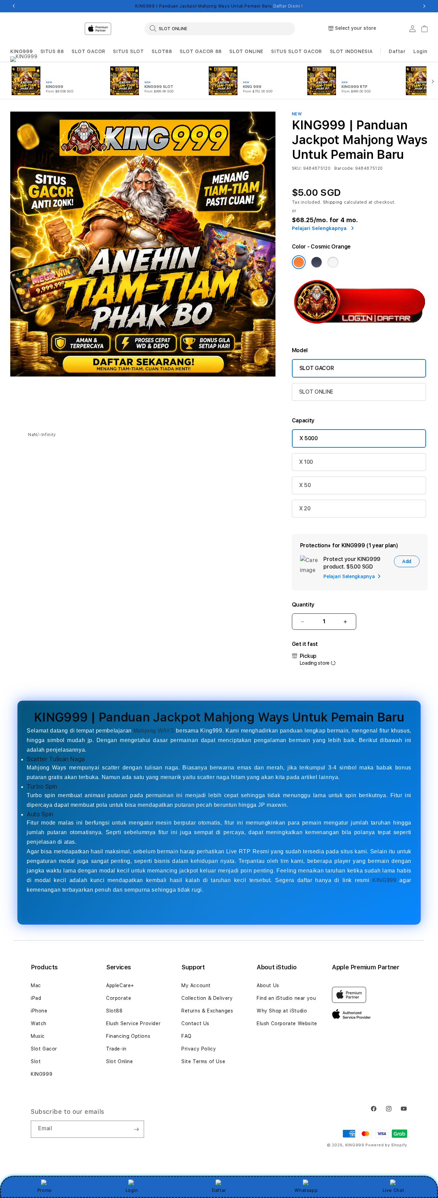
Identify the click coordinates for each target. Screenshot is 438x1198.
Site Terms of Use (203, 1061)
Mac (36, 985)
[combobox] (219, 28)
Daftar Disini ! (288, 6)
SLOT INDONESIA (351, 51)
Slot (36, 1061)
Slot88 (114, 1011)
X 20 (305, 508)
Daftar (219, 1190)
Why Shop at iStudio (282, 1011)
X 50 (305, 485)
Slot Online (119, 1061)
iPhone (39, 1011)
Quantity (303, 604)
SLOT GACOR (88, 51)
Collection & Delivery (207, 998)
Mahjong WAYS (154, 731)
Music (38, 1036)
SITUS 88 (52, 51)
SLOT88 (162, 51)
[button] (21, 51)
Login (132, 1190)
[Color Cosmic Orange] (299, 262)
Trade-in (116, 1049)
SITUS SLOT (128, 51)
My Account (196, 985)
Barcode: (344, 168)
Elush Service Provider (133, 1023)
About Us (268, 985)
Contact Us (195, 1023)
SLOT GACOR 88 (201, 51)
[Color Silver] (332, 262)
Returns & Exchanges (207, 1011)
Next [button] (424, 6)
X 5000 (308, 438)
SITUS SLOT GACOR (296, 51)
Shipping (333, 202)
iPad (36, 998)
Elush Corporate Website (287, 1023)
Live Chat (393, 1190)
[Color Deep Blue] (316, 262)
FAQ (186, 1036)
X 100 (306, 462)
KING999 (21, 51)
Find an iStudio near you (286, 998)
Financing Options (128, 1036)
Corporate (118, 998)
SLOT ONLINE (246, 51)
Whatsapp (306, 1190)
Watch (39, 1023)
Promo (44, 1190)
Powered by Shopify (386, 1145)
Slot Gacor (44, 1049)
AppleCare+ (120, 985)
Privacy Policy (198, 1049)
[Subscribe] (136, 1129)
